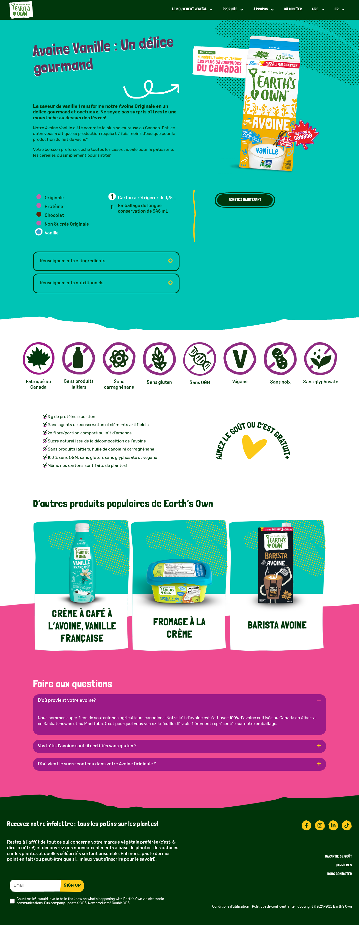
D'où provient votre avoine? (67, 700)
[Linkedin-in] (333, 825)
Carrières (344, 865)
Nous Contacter (339, 874)
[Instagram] (320, 825)
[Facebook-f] (306, 825)
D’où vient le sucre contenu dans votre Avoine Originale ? (97, 764)
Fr (336, 9)
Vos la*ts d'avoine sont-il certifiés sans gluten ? (87, 746)
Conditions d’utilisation (231, 906)
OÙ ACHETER (293, 9)
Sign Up (72, 885)
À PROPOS (260, 9)
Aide (315, 9)
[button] (245, 200)
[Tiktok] (347, 825)
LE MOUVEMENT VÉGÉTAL (189, 9)
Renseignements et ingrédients (72, 261)
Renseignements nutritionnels (71, 283)
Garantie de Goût (338, 857)
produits (230, 9)
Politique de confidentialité (274, 906)
